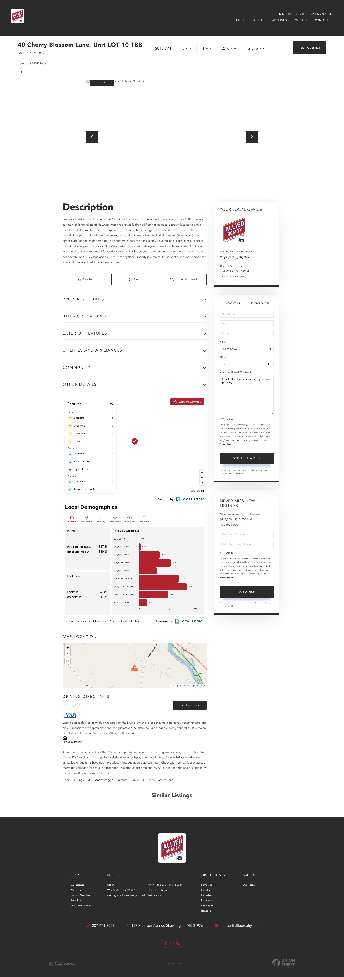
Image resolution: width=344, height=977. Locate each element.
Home (67, 780)
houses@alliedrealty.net (239, 926)
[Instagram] (178, 943)
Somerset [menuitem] (206, 885)
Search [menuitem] (240, 20)
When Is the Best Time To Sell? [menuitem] (165, 885)
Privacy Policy (73, 742)
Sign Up (300, 14)
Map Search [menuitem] (77, 890)
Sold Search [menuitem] (77, 900)
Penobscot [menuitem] (207, 900)
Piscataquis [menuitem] (207, 906)
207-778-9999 (234, 258)
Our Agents (240, 277)
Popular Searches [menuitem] (80, 895)
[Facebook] (166, 943)
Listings (79, 780)
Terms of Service (235, 474)
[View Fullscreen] (67, 661)
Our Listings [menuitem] (77, 885)
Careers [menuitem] (301, 20)
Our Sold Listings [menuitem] (157, 890)
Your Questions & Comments (236, 372)
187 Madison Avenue (166, 926)
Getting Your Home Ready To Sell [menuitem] (126, 895)
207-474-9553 (322, 14)
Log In (286, 14)
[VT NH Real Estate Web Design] (283, 963)
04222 (135, 780)
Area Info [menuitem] (279, 20)
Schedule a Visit (260, 303)
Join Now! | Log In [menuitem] (81, 906)
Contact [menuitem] (321, 20)
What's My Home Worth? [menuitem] (121, 890)
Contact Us (226, 277)
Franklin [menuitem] (205, 890)
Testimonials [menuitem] (154, 895)
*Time (223, 357)
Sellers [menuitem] (258, 20)
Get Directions (190, 705)
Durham (122, 780)
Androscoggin (104, 780)
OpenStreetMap (187, 686)
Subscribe (246, 592)
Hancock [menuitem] (206, 911)
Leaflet (174, 686)
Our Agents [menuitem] (249, 885)
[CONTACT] (309, 47)
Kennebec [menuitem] (206, 895)
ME (89, 780)
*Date (223, 342)
